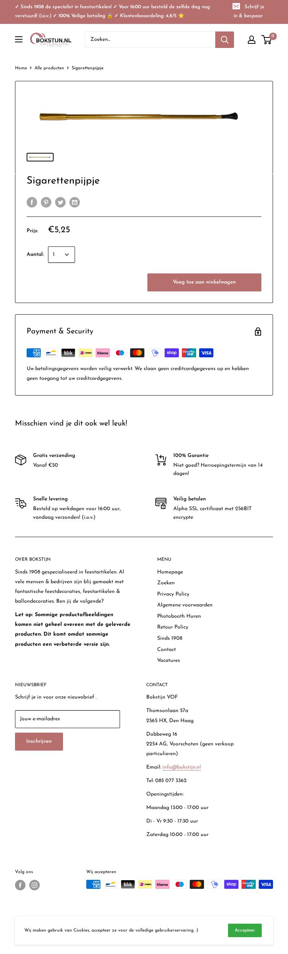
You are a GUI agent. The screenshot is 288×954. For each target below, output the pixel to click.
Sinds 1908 (169, 638)
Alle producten (49, 68)
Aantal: (35, 254)
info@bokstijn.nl (181, 767)
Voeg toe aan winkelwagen (204, 282)
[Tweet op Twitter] (60, 202)
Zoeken (166, 583)
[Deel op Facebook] (32, 202)
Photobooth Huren (179, 616)
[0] (267, 39)
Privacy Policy (173, 594)
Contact (166, 649)
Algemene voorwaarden (185, 605)
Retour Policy (172, 627)
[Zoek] (224, 39)
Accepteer (245, 930)
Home (21, 68)
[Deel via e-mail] (74, 202)
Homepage (170, 572)
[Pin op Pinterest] (46, 202)
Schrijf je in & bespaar (249, 11)
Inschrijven (39, 741)
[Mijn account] (251, 40)
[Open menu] (18, 39)
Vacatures (168, 660)
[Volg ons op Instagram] (34, 885)
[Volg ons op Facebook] (20, 885)
